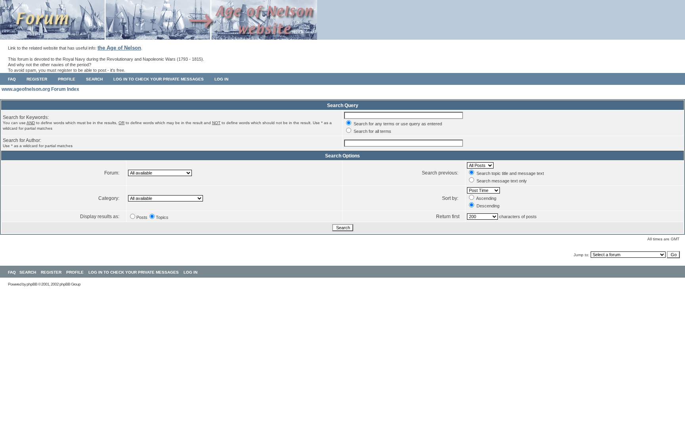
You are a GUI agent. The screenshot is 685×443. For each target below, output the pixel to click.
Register (37, 79)
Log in (221, 79)
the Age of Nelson (119, 48)
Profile (66, 79)
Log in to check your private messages (158, 79)
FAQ (12, 79)
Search (94, 79)
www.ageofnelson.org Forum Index (40, 89)
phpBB (32, 284)
